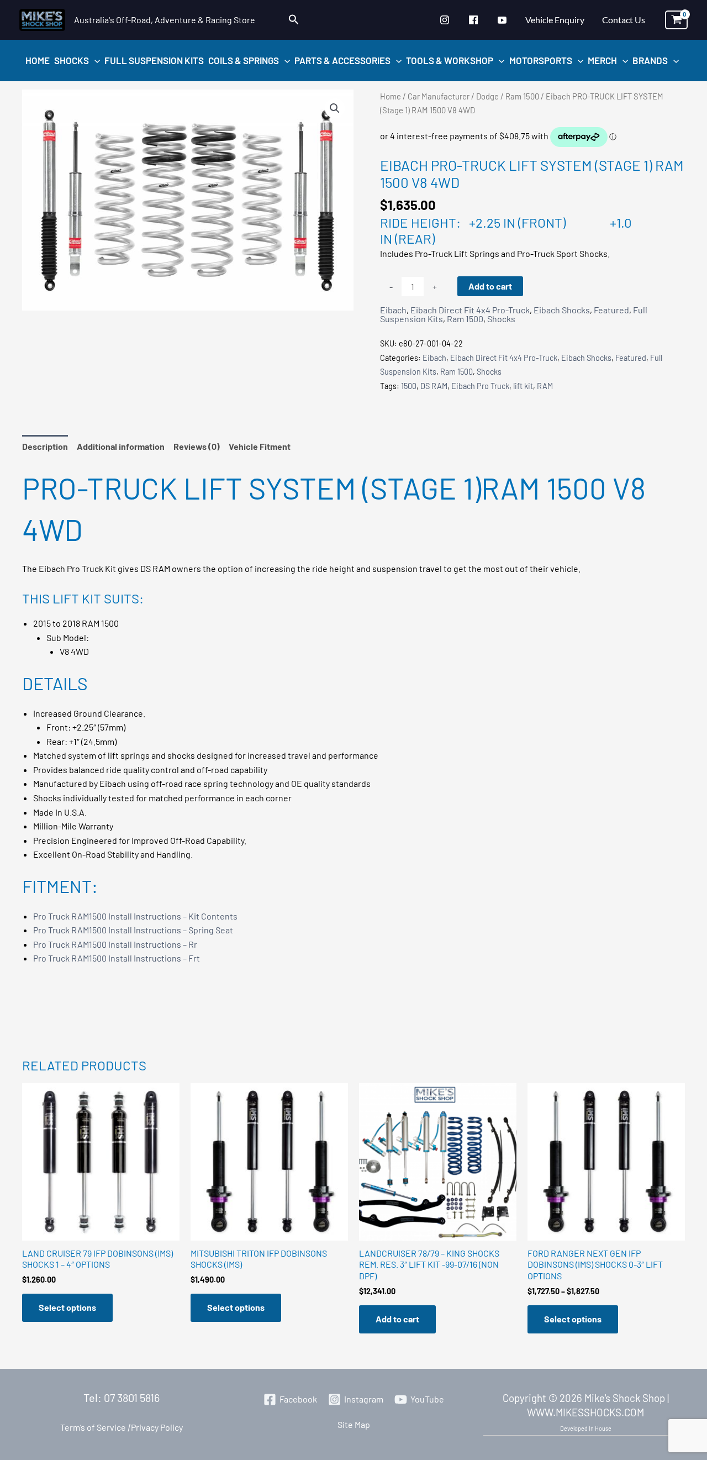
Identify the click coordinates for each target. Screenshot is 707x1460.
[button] (293, 19)
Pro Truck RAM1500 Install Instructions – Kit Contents (135, 916)
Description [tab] (45, 446)
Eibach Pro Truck (480, 386)
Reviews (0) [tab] (196, 446)
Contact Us (623, 19)
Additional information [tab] (121, 446)
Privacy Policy (154, 1427)
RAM (545, 386)
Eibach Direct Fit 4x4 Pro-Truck (470, 309)
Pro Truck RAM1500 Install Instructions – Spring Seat (133, 930)
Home (37, 60)
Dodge (487, 96)
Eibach (393, 309)
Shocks (501, 318)
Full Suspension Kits (154, 60)
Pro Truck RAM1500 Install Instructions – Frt (116, 958)
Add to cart (490, 286)
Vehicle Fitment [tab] (260, 446)
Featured (611, 309)
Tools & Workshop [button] (449, 60)
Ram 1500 (522, 96)
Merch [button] (602, 60)
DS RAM (433, 386)
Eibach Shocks (562, 309)
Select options (67, 1307)
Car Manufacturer (438, 96)
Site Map (353, 1424)
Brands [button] (650, 60)
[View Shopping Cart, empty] (676, 19)
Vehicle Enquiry (554, 19)
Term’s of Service (93, 1427)
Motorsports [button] (540, 60)
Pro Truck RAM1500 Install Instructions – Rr (115, 944)
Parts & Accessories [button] (342, 60)
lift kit (523, 386)
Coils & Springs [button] (243, 60)
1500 (408, 386)
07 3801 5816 (132, 1397)
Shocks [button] (71, 60)
